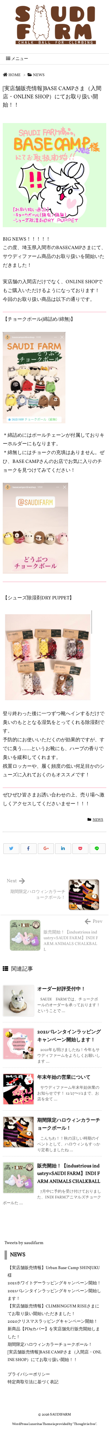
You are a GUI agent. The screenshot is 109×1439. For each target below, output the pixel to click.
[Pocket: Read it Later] (80, 848)
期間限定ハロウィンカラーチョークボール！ (50, 1345)
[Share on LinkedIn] (63, 848)
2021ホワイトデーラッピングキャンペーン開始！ (54, 1283)
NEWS (39, 75)
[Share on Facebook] (29, 848)
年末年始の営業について (64, 1077)
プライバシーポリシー (29, 1374)
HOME (14, 75)
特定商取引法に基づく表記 (33, 1382)
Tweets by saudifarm (24, 1243)
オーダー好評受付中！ (61, 989)
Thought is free (84, 1424)
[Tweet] (11, 848)
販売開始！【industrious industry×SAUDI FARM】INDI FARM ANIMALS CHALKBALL (68, 1174)
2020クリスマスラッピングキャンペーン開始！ (53, 1321)
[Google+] (46, 848)
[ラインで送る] (98, 848)
